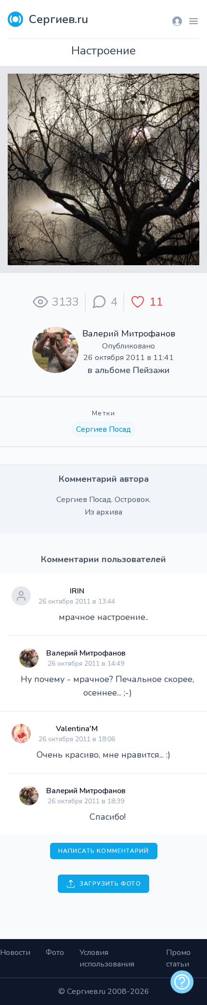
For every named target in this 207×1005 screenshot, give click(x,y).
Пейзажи (151, 370)
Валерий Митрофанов (128, 333)
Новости (15, 952)
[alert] (182, 981)
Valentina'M (77, 728)
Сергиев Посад (103, 429)
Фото (55, 952)
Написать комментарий (103, 851)
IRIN (77, 591)
